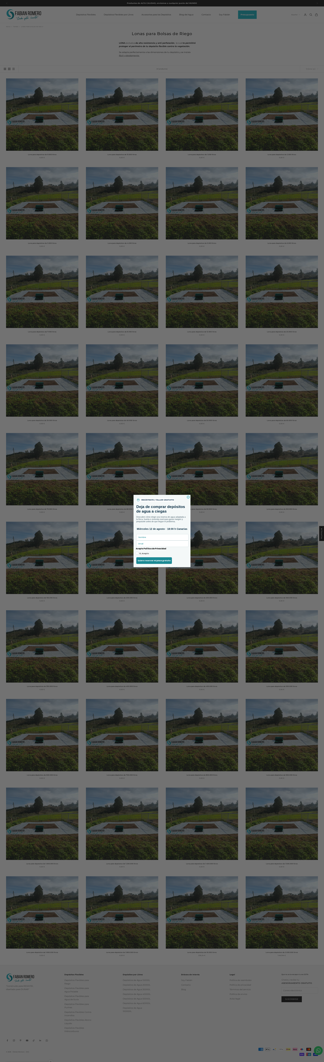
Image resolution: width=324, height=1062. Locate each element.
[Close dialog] (188, 497)
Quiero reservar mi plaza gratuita (154, 560)
